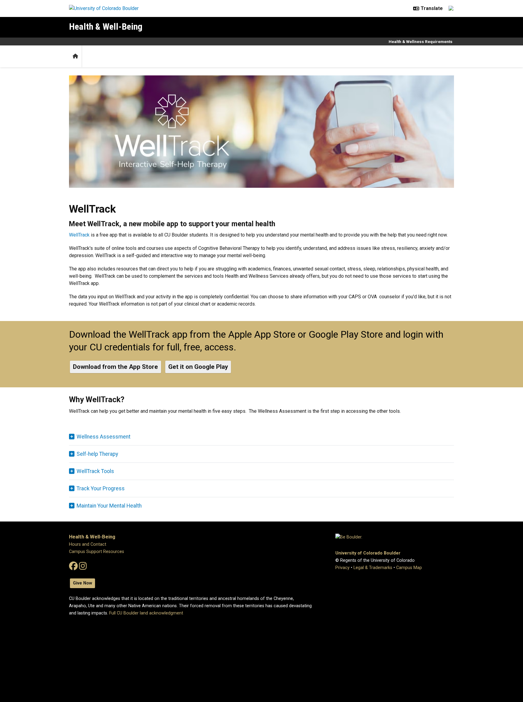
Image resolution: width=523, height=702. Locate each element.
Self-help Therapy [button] (97, 454)
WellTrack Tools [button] (95, 471)
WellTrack (79, 235)
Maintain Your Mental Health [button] (109, 506)
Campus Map (409, 567)
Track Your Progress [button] (101, 488)
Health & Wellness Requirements (420, 41)
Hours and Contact (87, 544)
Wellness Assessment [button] (103, 437)
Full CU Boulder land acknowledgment (146, 613)
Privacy (342, 567)
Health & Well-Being (106, 26)
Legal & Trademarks (373, 567)
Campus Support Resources (96, 551)
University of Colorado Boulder (367, 553)
